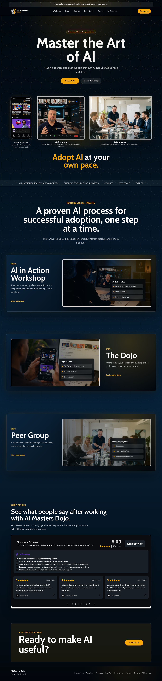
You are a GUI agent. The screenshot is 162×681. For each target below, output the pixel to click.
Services (129, 673)
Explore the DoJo (113, 375)
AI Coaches (112, 11)
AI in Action (79, 673)
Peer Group (89, 11)
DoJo (67, 11)
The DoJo (108, 673)
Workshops (90, 673)
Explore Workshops (91, 81)
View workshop (17, 301)
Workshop (57, 11)
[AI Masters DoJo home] (21, 11)
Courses (77, 11)
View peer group (18, 455)
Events (100, 11)
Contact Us (144, 11)
